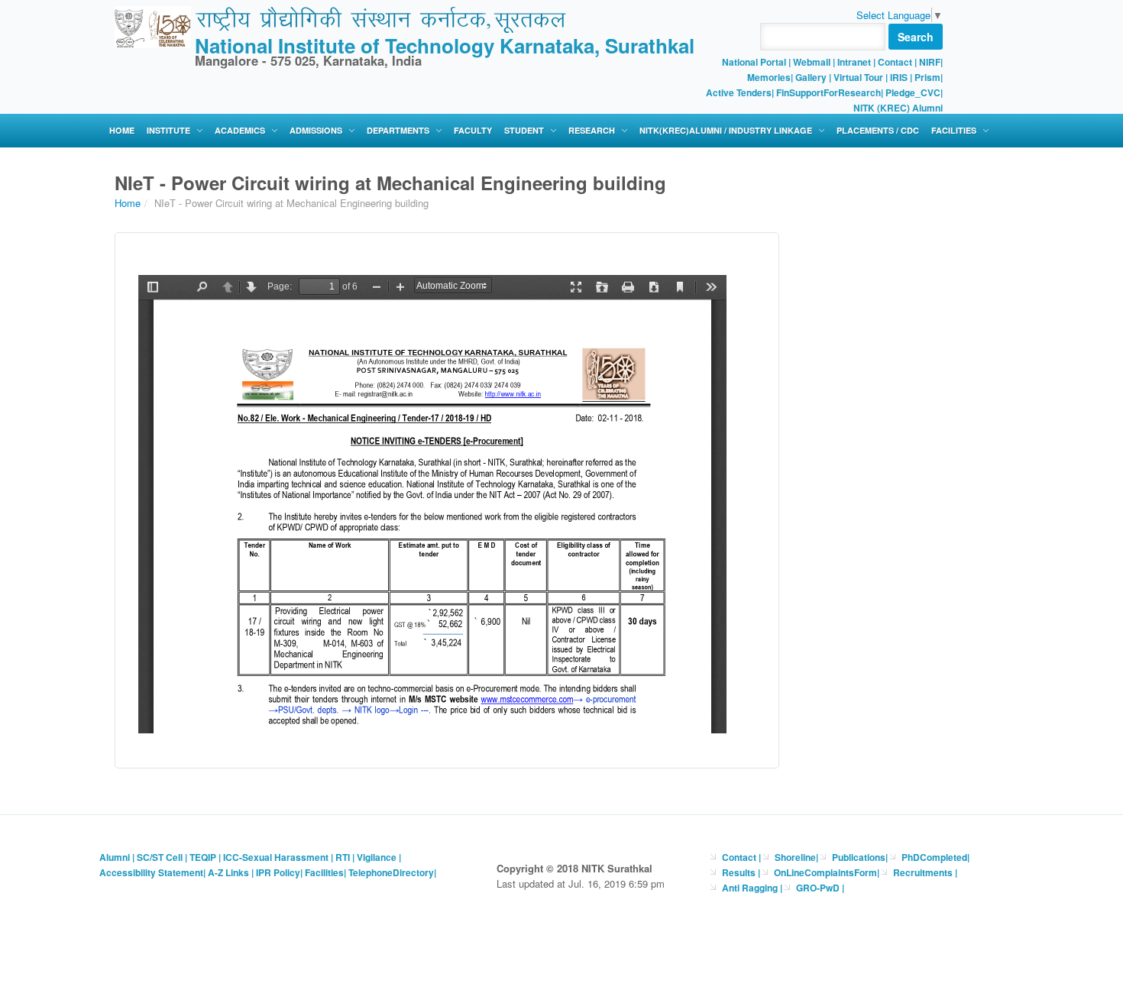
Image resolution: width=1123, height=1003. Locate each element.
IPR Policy (278, 872)
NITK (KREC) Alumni (898, 108)
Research (591, 130)
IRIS (899, 77)
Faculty (473, 130)
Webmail (811, 62)
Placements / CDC (878, 130)
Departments (398, 130)
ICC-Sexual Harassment (275, 857)
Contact (895, 62)
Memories (769, 77)
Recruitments (924, 872)
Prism (927, 77)
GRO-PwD (819, 888)
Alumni (114, 857)
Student (524, 130)
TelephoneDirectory (391, 872)
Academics (240, 130)
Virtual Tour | (860, 77)
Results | (741, 872)
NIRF (929, 62)
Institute (168, 130)
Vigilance (376, 857)
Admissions (316, 130)
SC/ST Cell (160, 857)
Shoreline (795, 857)
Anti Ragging (751, 888)
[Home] (153, 25)
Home (121, 130)
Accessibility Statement (151, 872)
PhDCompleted (934, 857)
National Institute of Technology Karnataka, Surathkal (444, 45)
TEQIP (202, 857)
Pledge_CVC (912, 92)
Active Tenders (739, 92)
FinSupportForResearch (828, 92)
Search (916, 36)
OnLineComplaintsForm (825, 872)
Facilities (953, 130)
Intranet (854, 62)
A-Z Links (228, 872)
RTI (342, 857)
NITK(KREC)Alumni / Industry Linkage (725, 130)
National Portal (755, 62)
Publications (858, 857)
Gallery (811, 77)
